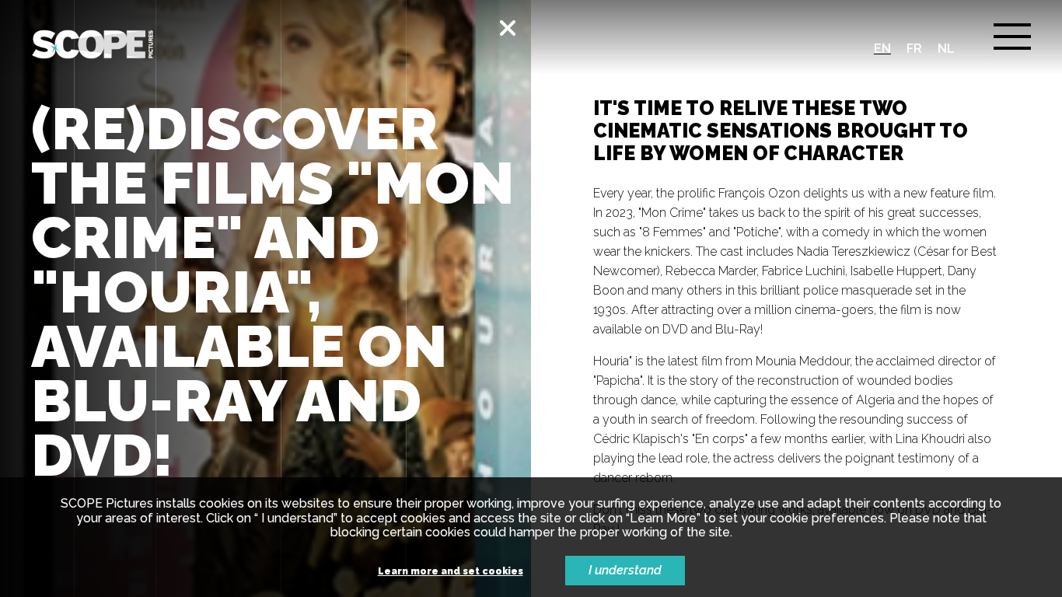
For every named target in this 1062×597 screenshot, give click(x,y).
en (882, 48)
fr (914, 48)
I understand (625, 570)
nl (946, 48)
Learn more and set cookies (450, 572)
